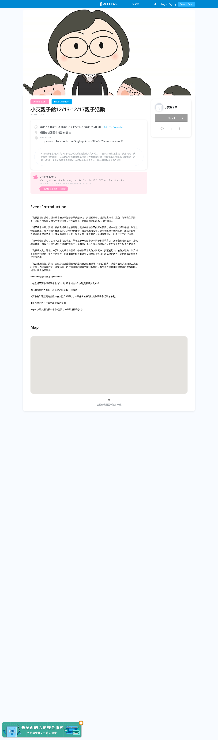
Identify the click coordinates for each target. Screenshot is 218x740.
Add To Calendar (114, 127)
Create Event (186, 4)
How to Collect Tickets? (54, 188)
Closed (171, 117)
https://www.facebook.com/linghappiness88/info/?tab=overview (80, 141)
